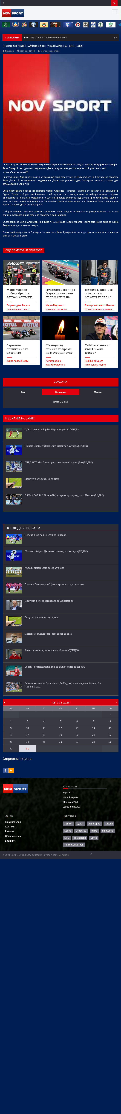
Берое (67, 830)
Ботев (94, 838)
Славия (109, 823)
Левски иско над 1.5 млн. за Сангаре (45, 534)
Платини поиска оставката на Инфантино (49, 600)
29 (110, 742)
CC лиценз (63, 855)
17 (27, 735)
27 (77, 742)
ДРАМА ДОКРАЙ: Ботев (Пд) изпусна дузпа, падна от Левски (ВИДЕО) (73, 37)
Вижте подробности (17, 361)
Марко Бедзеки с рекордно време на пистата (56, 309)
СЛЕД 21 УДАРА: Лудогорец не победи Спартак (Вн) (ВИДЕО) (59, 462)
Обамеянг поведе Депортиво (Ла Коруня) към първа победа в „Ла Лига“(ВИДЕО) (63, 685)
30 (10, 748)
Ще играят (60, 392)
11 (44, 728)
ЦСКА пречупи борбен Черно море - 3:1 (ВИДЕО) (52, 429)
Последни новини (23, 528)
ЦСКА (80, 823)
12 (60, 728)
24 (27, 742)
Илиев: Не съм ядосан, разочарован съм (48, 633)
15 (110, 728)
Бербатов (81, 830)
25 (44, 742)
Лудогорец (94, 823)
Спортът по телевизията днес (42, 478)
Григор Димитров (74, 844)
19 (60, 735)
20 (77, 735)
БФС (66, 838)
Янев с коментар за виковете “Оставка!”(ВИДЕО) (52, 650)
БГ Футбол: (30, 37)
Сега (22, 392)
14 (93, 728)
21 (93, 735)
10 (27, 728)
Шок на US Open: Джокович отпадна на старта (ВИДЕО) (56, 445)
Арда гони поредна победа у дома (44, 567)
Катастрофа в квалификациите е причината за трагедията (59, 365)
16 (10, 735)
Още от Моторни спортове (24, 250)
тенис (94, 830)
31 (27, 748)
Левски (68, 823)
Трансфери (80, 838)
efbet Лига (107, 830)
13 (77, 728)
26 (60, 742)
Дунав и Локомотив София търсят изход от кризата (54, 584)
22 (110, 735)
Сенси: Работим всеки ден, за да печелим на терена (55, 666)
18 (44, 735)
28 (93, 742)
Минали (98, 392)
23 (10, 742)
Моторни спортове (50, 51)
